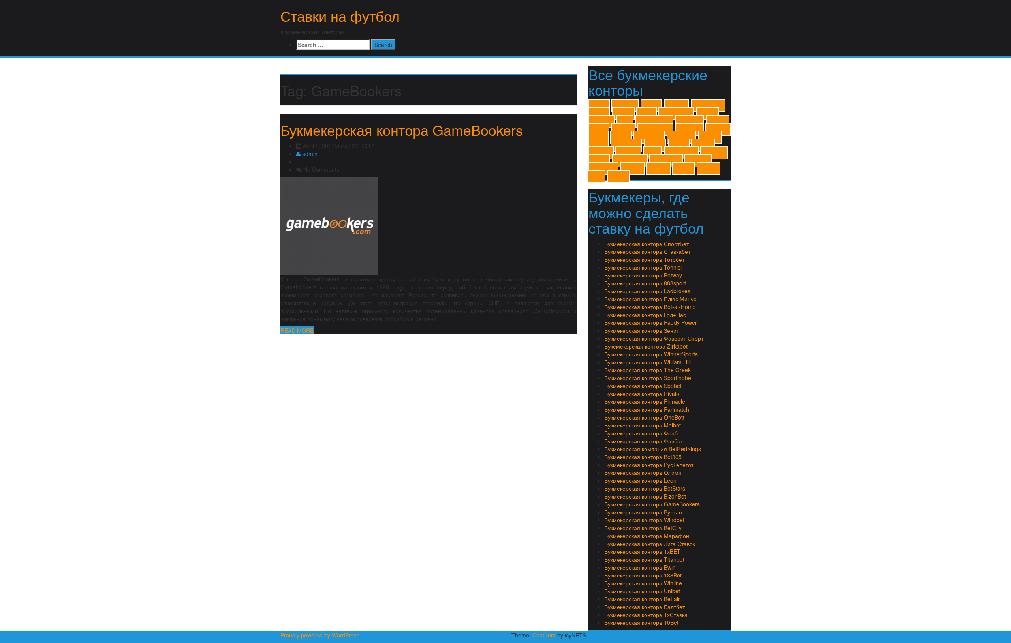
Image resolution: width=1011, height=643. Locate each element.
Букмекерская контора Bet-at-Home (650, 307)
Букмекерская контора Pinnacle (644, 401)
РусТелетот (666, 161)
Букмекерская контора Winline (643, 583)
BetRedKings (676, 113)
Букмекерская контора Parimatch (646, 409)
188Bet (651, 105)
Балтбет (601, 153)
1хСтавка (625, 105)
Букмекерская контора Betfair (642, 599)
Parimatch (689, 129)
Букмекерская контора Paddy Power (650, 322)
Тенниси (632, 168)
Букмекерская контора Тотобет (644, 259)
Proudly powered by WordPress (319, 635)
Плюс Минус (629, 161)
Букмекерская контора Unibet (642, 591)
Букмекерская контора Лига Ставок (649, 543)
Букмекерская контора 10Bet (641, 622)
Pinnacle (718, 129)
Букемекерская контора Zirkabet (646, 346)
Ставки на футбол (340, 16)
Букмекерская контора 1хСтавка (646, 615)
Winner (679, 145)
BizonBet (601, 121)
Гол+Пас (628, 153)
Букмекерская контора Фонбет (643, 433)
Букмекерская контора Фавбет (643, 441)
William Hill (626, 145)
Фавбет (683, 168)
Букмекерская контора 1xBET (642, 551)
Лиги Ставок (681, 153)
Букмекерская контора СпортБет (646, 243)
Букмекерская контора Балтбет (644, 607)
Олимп (599, 161)
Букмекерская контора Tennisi (643, 267)
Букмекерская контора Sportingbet (648, 378)
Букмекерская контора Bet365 (643, 457)
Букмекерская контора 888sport (645, 283)
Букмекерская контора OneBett (644, 417)
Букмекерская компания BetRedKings (652, 449)
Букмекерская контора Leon (640, 480)
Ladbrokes (689, 121)
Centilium (544, 635)
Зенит (653, 153)
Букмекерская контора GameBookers (401, 130)
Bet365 (599, 113)
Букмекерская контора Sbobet (643, 386)
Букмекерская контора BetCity (643, 528)
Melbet (599, 129)
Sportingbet (649, 137)
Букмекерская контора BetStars (644, 488)
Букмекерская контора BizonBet (645, 496)
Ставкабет (603, 168)
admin (309, 153)
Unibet (598, 145)
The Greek (681, 137)
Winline (654, 145)
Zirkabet (703, 145)
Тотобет (658, 168)
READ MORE (297, 330)
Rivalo (598, 137)
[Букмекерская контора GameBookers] (329, 225)
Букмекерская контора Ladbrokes (647, 291)
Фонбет (618, 176)
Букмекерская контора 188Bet (643, 575)
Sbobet (621, 137)
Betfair (646, 113)
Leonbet (717, 121)
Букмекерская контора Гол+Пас (645, 315)
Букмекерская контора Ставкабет (647, 251)
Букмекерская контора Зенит (641, 330)
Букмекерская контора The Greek (647, 370)
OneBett (623, 129)
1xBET (599, 105)
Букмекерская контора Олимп (643, 472)
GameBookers (654, 121)
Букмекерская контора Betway (643, 275)
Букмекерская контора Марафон (646, 536)
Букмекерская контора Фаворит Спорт (653, 338)
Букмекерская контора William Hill (647, 362)
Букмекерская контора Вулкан (643, 512)
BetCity (623, 113)
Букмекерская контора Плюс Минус (650, 299)
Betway (707, 113)
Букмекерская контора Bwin (640, 567)
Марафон (714, 153)
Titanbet (710, 137)
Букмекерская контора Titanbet (644, 559)
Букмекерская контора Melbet (642, 425)
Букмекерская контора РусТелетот (648, 465)
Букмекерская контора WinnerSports (651, 354)
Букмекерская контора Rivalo (641, 393)
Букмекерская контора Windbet (644, 520)
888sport (676, 105)
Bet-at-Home (708, 105)
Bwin (625, 121)
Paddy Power (655, 129)
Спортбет (698, 161)
